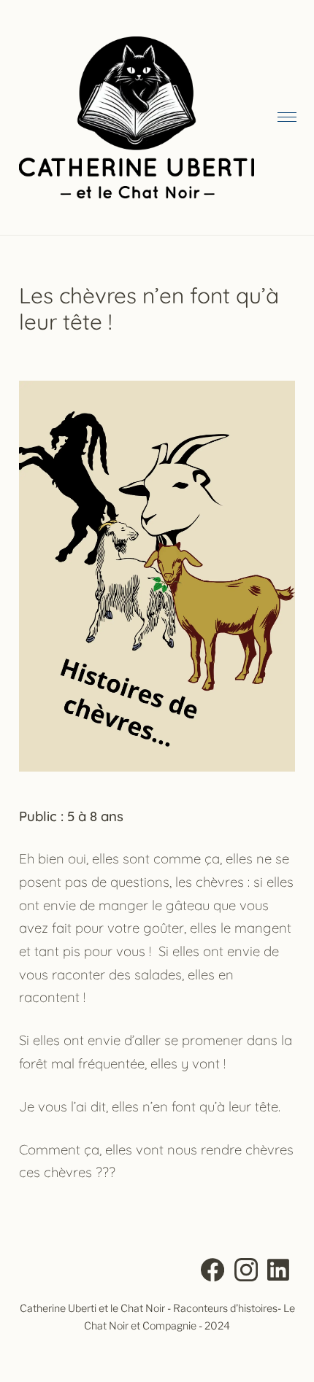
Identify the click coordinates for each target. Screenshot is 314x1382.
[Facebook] (212, 1272)
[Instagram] (246, 1272)
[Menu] (286, 117)
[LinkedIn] (279, 1272)
